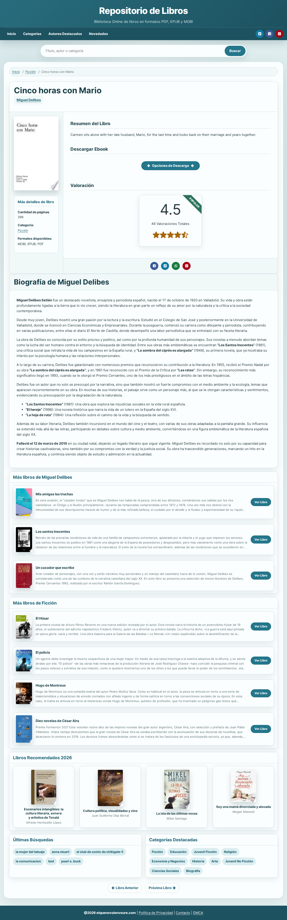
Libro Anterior (127, 888)
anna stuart (60, 852)
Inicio (11, 34)
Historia (198, 861)
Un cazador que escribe (55, 567)
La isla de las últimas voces (177, 813)
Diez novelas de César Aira (57, 721)
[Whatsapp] (176, 266)
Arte (214, 861)
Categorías (32, 34)
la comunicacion (28, 861)
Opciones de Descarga (170, 165)
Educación (178, 852)
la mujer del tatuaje (30, 852)
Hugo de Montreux (51, 685)
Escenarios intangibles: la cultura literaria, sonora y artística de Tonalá (43, 813)
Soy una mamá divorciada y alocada (243, 807)
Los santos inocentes (53, 531)
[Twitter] (260, 34)
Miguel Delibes (29, 100)
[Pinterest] (279, 34)
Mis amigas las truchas (54, 494)
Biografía (193, 871)
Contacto (183, 913)
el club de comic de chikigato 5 (99, 852)
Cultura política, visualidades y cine (110, 811)
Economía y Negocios (168, 861)
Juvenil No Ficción (239, 861)
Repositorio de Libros (143, 10)
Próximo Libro (160, 888)
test (51, 861)
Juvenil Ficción (205, 852)
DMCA (198, 913)
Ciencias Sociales (165, 871)
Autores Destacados (65, 34)
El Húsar (42, 618)
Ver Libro (260, 502)
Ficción (30, 72)
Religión (230, 852)
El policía (43, 652)
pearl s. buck (71, 861)
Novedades (98, 34)
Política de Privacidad (156, 913)
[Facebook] (269, 34)
